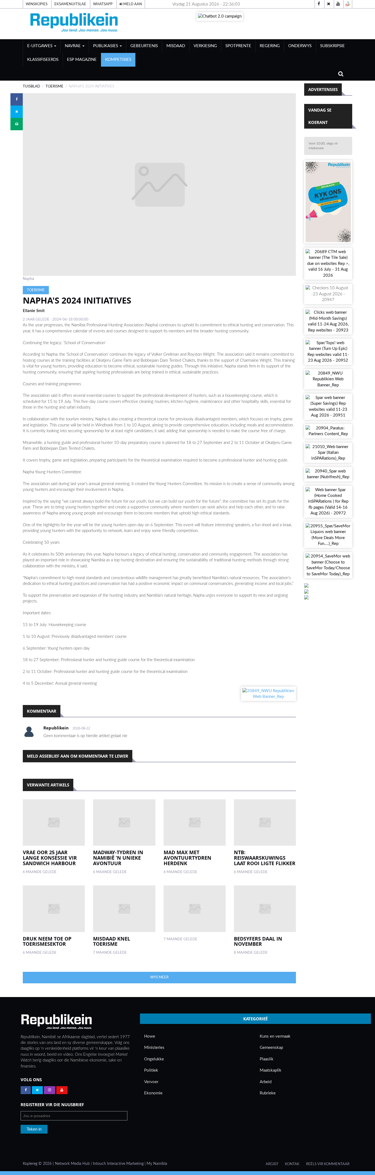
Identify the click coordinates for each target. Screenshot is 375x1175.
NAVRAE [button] (73, 46)
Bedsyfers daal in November (258, 941)
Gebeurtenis (144, 46)
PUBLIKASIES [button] (106, 46)
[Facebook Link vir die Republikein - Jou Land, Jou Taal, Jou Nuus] (26, 1090)
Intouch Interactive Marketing (118, 1164)
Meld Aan (132, 4)
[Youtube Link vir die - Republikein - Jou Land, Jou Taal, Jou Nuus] (62, 1090)
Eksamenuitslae (70, 4)
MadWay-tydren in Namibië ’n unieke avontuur (118, 858)
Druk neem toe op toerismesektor (47, 941)
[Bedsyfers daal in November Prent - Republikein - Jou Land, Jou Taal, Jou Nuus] (265, 908)
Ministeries (154, 1048)
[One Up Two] (348, 4)
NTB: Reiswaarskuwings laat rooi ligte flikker (264, 858)
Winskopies (36, 4)
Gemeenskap (271, 1048)
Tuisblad (31, 86)
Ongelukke (154, 1059)
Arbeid (266, 1082)
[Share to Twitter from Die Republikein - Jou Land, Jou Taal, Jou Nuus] (16, 112)
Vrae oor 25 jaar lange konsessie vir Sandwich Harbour (50, 858)
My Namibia (157, 1164)
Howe (149, 1036)
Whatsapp (103, 4)
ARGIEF (272, 1164)
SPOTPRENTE (238, 46)
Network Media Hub (72, 1164)
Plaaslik (266, 1059)
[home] (74, 24)
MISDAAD (175, 46)
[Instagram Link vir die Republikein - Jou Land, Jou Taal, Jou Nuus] (49, 1090)
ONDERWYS (300, 46)
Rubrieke (268, 1093)
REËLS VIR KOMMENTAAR (327, 1164)
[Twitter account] (328, 4)
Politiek (151, 1070)
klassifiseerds (42, 60)
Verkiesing (205, 46)
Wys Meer (159, 977)
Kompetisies (118, 60)
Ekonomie (153, 1093)
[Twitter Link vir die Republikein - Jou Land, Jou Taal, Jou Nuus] (37, 1090)
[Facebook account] (319, 4)
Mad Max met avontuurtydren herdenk (187, 858)
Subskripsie (332, 46)
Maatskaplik (270, 1070)
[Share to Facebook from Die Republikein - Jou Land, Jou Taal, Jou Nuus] (16, 99)
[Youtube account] (338, 4)
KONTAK (292, 1164)
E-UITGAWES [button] (40, 46)
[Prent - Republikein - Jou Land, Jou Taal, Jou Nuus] (195, 908)
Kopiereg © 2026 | (39, 1164)
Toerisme (54, 86)
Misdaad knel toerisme (111, 941)
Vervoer (151, 1082)
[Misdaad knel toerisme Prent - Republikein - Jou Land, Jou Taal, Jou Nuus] (124, 908)
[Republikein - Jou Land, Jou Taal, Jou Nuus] (56, 1021)
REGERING (270, 46)
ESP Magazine (82, 60)
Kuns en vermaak (275, 1036)
